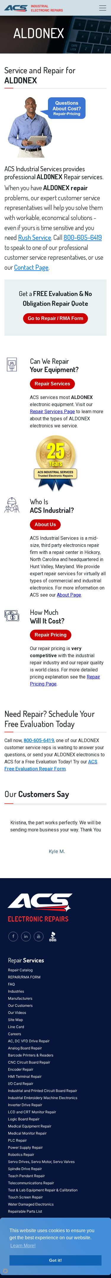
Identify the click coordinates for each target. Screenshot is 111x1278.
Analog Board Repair (25, 1048)
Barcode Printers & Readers (30, 1055)
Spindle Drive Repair (25, 1168)
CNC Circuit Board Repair (29, 1062)
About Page (69, 595)
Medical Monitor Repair (27, 1133)
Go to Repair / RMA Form (55, 318)
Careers (14, 1034)
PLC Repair (17, 1140)
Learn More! (23, 1245)
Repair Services (52, 383)
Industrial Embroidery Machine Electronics (42, 1098)
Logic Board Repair (23, 1119)
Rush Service (34, 237)
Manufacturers (20, 998)
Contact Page (31, 267)
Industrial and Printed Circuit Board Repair (42, 1090)
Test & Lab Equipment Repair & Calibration (43, 1190)
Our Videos (17, 1012)
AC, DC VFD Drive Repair (28, 1041)
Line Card (16, 1027)
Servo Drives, (19, 1161)
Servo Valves (64, 1161)
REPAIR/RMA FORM (24, 977)
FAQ (11, 984)
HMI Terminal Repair (24, 1076)
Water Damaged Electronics (31, 1204)
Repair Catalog (20, 970)
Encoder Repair (20, 1069)
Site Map (15, 1019)
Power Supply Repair (25, 1147)
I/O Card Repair (20, 1083)
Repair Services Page (52, 411)
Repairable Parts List (25, 1211)
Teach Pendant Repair (26, 1176)
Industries (16, 991)
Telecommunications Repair (31, 1183)
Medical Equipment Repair (29, 1126)
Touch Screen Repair (25, 1197)
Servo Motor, (42, 1161)
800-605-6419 (83, 237)
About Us (45, 524)
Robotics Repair (21, 1154)
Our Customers (20, 1005)
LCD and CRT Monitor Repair (32, 1112)
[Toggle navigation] (102, 8)
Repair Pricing (51, 634)
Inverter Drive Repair (25, 1105)
